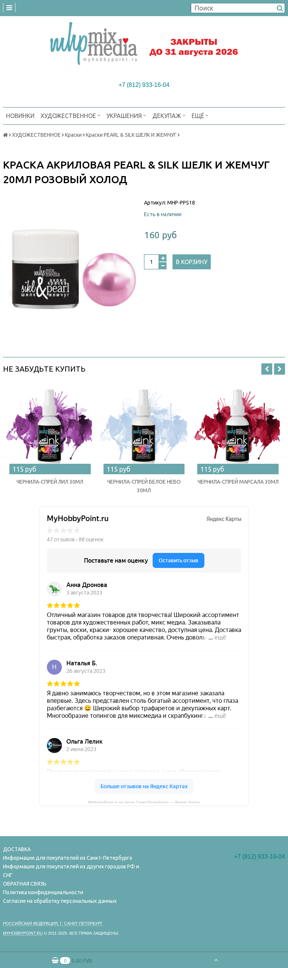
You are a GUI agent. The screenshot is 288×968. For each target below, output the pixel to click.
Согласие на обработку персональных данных (60, 901)
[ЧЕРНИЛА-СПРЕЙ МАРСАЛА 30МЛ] (238, 428)
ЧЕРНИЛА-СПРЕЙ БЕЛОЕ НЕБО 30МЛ (144, 486)
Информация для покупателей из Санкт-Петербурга (67, 858)
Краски (73, 135)
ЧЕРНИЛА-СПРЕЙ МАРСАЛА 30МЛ (238, 482)
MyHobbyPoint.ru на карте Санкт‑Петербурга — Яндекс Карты (144, 801)
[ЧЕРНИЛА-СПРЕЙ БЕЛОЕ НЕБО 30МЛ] (144, 428)
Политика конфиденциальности (43, 892)
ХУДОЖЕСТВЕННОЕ (69, 115)
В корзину (191, 261)
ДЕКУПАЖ (167, 115)
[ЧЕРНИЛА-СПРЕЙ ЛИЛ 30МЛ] (50, 428)
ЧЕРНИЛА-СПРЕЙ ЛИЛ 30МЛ (49, 482)
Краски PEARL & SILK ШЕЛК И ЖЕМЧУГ (131, 135)
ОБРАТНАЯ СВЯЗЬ (24, 884)
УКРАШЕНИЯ (124, 115)
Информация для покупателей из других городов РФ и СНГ (71, 870)
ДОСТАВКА (17, 849)
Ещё (198, 115)
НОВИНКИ (20, 115)
